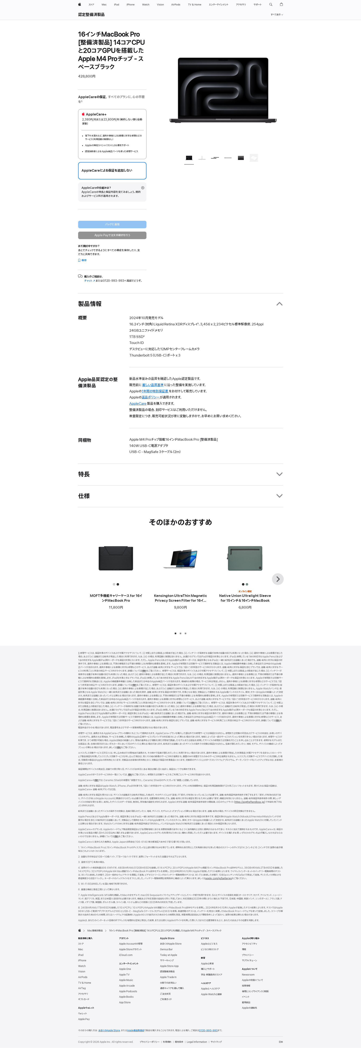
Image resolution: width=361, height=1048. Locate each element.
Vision (81, 971)
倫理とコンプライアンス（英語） (255, 991)
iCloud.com (125, 955)
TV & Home (84, 982)
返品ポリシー (151, 397)
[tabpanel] (223, 90)
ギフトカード (83, 999)
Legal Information (197, 1041)
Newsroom (248, 974)
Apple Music (126, 980)
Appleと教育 (207, 963)
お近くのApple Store (171, 943)
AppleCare (137, 404)
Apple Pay (84, 1019)
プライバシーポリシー (149, 1041)
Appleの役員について (252, 980)
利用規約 (167, 1041)
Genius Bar (166, 949)
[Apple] (79, 930)
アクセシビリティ (249, 943)
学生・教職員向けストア (211, 974)
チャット (89, 281)
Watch (82, 966)
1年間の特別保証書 (155, 391)
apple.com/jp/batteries (218, 878)
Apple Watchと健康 (211, 994)
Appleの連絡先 (249, 1007)
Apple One (125, 969)
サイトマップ (216, 1041)
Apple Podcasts (128, 991)
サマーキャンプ (167, 960)
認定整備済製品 (91, 14)
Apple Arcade (127, 985)
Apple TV (124, 974)
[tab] (189, 158)
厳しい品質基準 (153, 385)
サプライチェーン (249, 960)
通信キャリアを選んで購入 (172, 988)
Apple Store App (169, 966)
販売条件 (179, 1041)
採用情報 (246, 985)
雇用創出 (246, 1002)
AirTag (82, 988)
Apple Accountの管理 (130, 943)
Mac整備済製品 (95, 930)
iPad (80, 955)
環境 (244, 949)
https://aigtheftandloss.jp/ (250, 802)
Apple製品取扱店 (135, 1030)
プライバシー (248, 955)
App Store (125, 1002)
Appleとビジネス (209, 943)
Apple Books (126, 996)
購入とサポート (208, 969)
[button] (271, 4)
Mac (80, 949)
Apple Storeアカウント (130, 949)
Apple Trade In (168, 977)
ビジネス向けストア (210, 949)
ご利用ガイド (166, 999)
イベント (245, 996)
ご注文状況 (165, 993)
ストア (81, 943)
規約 (144, 670)
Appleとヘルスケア (210, 988)
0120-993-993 (208, 1030)
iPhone (82, 960)
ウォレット (82, 1013)
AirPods (82, 977)
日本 (281, 1041)
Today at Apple (168, 955)
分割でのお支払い (168, 982)
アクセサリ (83, 993)
